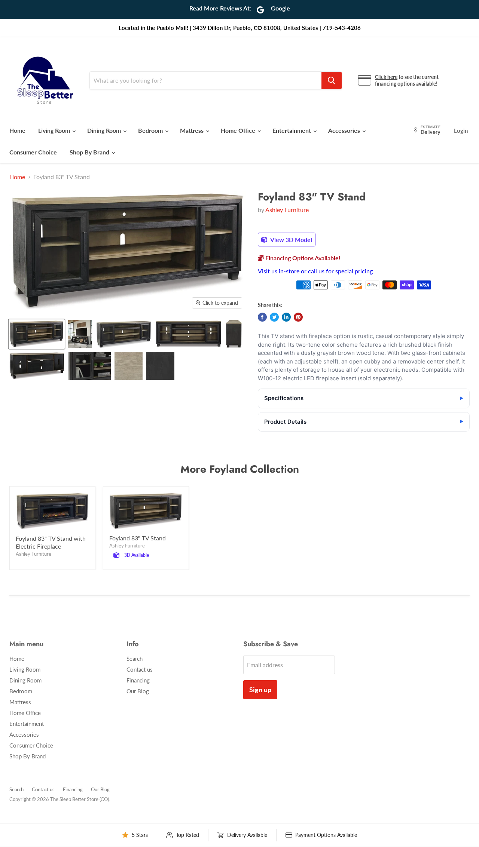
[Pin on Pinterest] (298, 317)
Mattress (192, 130)
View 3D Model (290, 239)
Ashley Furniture (287, 209)
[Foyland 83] (37, 334)
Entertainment (292, 130)
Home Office (239, 130)
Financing (138, 680)
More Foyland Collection (239, 469)
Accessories (344, 130)
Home (17, 130)
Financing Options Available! (302, 257)
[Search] (331, 80)
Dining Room (104, 130)
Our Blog (137, 691)
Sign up (260, 689)
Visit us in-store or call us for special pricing (315, 270)
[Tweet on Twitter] (274, 317)
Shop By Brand (90, 152)
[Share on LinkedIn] (286, 317)
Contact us (139, 669)
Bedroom (151, 130)
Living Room (54, 130)
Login (461, 130)
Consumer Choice (33, 152)
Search (134, 658)
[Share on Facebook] (262, 317)
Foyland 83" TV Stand (137, 537)
